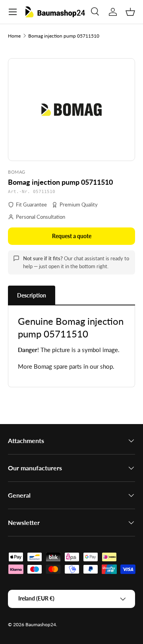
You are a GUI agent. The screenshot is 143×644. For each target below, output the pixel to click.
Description (31, 295)
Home (14, 36)
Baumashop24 (40, 624)
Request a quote (71, 236)
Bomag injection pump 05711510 (63, 36)
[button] (130, 12)
